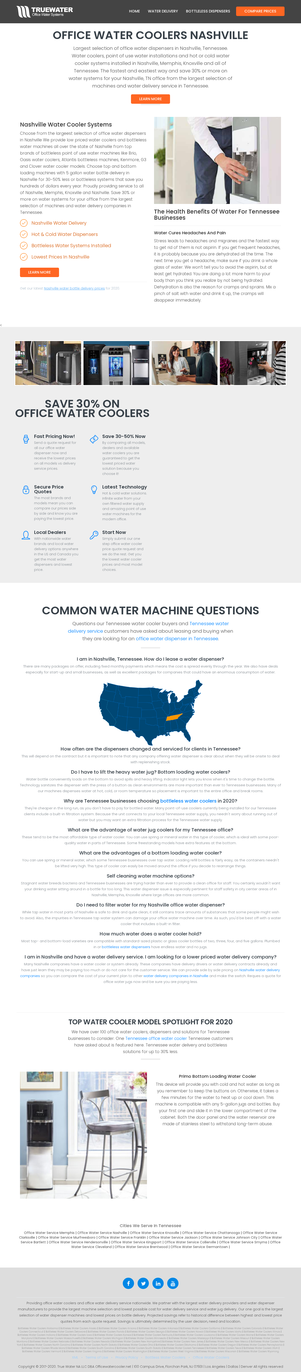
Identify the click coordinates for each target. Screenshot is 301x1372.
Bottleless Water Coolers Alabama (38, 1328)
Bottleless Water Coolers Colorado (242, 1328)
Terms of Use (97, 1357)
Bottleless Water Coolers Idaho (224, 1331)
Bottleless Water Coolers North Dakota (94, 1345)
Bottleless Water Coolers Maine (235, 1335)
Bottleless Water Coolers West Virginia (171, 1351)
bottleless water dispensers (126, 946)
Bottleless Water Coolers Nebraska (50, 1341)
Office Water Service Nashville (102, 1232)
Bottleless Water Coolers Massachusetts (58, 1338)
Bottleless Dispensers (208, 11)
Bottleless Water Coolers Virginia (82, 1351)
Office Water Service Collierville (190, 1242)
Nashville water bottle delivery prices (74, 288)
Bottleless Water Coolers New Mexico (227, 1341)
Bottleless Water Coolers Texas (223, 1348)
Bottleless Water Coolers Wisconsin (216, 1351)
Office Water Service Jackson (173, 1237)
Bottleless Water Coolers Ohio (136, 1345)
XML (75, 1357)
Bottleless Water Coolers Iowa (75, 1335)
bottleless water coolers (188, 801)
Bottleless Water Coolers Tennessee (183, 1348)
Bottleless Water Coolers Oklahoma (176, 1345)
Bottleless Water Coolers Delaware (66, 1331)
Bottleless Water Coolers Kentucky (153, 1335)
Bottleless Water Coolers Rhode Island (44, 1348)
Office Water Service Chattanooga (211, 1232)
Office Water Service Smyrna (243, 1242)
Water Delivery (163, 11)
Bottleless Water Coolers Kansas (112, 1335)
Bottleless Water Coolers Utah (260, 1348)
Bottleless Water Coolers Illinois (262, 1331)
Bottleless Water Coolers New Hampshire (136, 1341)
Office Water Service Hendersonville (78, 1242)
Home (134, 11)
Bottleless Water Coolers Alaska (78, 1328)
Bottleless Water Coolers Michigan (103, 1338)
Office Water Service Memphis (49, 1232)
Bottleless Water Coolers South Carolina (91, 1348)
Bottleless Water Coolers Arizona (118, 1328)
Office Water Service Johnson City (229, 1237)
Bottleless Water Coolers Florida (106, 1331)
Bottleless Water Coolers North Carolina (47, 1345)
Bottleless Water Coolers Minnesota (145, 1338)
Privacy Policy (126, 1357)
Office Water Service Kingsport (136, 1242)
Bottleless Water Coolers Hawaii (185, 1331)
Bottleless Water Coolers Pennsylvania (260, 1345)
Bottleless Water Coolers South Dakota (139, 1348)
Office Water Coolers (211, 1357)
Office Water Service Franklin (122, 1237)
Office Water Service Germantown (199, 1247)
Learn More (150, 99)
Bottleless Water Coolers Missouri (230, 1338)
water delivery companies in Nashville (175, 975)
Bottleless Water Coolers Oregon (217, 1345)
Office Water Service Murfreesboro (66, 1237)
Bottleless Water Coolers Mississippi (189, 1338)
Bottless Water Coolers (165, 1357)
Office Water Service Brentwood (141, 1247)
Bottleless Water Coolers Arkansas (158, 1328)
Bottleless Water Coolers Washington (125, 1351)
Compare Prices (260, 11)
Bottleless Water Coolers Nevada (91, 1341)
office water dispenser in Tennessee (177, 638)
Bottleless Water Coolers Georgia (146, 1331)
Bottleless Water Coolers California (200, 1328)
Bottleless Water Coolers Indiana (36, 1335)
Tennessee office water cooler (156, 1038)
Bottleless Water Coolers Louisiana (195, 1335)
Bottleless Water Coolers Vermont (41, 1351)
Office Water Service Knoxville (154, 1232)
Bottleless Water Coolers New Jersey (183, 1341)
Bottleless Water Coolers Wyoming (259, 1351)
